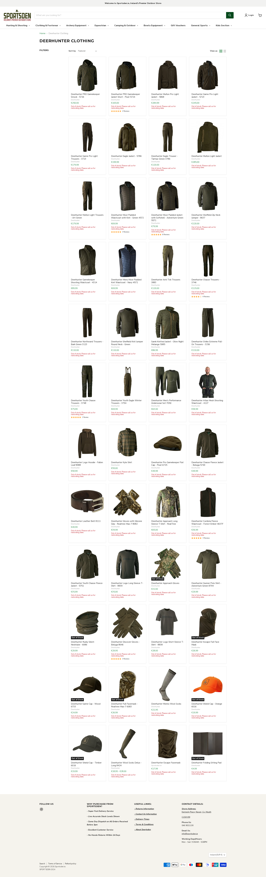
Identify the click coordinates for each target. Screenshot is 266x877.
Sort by (72, 51)
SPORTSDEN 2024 (47, 869)
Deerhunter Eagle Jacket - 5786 (126, 156)
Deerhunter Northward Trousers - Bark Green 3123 (87, 343)
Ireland (216, 855)
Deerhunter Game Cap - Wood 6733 (85, 705)
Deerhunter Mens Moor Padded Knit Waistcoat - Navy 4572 (126, 281)
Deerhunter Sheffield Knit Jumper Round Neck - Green (127, 343)
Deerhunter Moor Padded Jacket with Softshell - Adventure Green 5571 (167, 218)
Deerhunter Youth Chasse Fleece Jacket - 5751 (87, 584)
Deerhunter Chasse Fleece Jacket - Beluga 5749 (207, 464)
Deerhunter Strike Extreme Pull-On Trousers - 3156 (206, 343)
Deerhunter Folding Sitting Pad (206, 762)
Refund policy (70, 863)
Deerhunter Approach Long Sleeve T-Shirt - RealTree (164, 522)
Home (42, 33)
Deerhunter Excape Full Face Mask (205, 643)
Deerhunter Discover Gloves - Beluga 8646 (125, 643)
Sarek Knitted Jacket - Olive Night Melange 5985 (167, 343)
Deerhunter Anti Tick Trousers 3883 (165, 281)
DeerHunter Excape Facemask (165, 762)
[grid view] (221, 51)
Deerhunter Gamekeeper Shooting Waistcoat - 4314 (84, 281)
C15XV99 (186, 817)
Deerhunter (75, 100)
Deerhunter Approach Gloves (165, 583)
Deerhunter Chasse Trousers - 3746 (205, 281)
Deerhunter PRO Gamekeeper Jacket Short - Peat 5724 (125, 95)
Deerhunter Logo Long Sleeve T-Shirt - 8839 (127, 584)
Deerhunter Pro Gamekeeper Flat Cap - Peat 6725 (167, 464)
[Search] (230, 15)
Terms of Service (55, 863)
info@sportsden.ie (190, 833)
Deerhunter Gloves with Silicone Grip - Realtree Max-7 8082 (126, 522)
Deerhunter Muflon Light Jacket (206, 156)
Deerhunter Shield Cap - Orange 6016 (206, 705)
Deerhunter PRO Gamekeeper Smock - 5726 (85, 95)
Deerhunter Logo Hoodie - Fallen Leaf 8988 (87, 464)
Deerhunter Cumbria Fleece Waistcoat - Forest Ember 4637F (207, 522)
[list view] (225, 51)
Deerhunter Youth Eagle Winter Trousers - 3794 (126, 402)
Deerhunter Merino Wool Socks (166, 703)
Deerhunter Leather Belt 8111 (86, 521)
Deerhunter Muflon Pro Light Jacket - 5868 (165, 95)
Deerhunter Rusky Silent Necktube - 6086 (82, 643)
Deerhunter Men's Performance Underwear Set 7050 (166, 402)
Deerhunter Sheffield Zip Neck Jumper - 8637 (205, 216)
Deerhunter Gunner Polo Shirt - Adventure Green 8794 (206, 584)
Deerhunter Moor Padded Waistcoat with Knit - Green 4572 (127, 216)
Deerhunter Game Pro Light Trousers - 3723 (84, 157)
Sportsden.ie (156, 765)
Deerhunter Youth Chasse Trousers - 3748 (83, 402)
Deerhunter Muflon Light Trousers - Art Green (87, 216)
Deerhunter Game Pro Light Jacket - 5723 (204, 95)
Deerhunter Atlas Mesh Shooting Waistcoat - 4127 (207, 402)
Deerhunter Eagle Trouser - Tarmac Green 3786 (164, 157)
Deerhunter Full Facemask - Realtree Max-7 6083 (124, 705)
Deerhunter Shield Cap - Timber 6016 (86, 764)
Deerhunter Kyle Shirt (121, 462)
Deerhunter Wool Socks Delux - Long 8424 (126, 764)
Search (42, 863)
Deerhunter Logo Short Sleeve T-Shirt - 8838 (167, 643)
